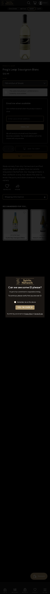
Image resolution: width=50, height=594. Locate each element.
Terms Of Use (38, 314)
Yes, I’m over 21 (25, 307)
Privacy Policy (28, 314)
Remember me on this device (26, 302)
